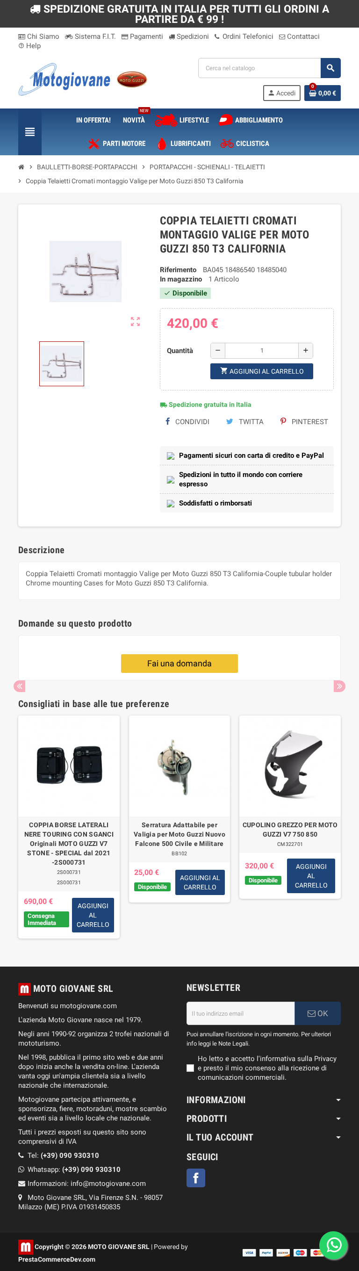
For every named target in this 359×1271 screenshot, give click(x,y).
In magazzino (181, 279)
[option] (69, 827)
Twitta (250, 422)
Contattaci (302, 36)
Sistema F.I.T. (94, 36)
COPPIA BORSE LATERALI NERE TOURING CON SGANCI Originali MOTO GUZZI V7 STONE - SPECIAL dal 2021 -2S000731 (69, 843)
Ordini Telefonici (247, 36)
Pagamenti (145, 36)
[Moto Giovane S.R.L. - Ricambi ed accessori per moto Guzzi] (82, 78)
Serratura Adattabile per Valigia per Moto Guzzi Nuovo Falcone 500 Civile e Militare (179, 834)
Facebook (196, 1178)
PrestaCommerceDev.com (56, 1259)
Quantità (180, 351)
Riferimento (178, 270)
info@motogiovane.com (108, 1183)
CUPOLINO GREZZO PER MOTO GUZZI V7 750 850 (290, 829)
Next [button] (339, 686)
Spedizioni (192, 36)
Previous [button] (19, 686)
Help (29, 46)
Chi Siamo (42, 36)
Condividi (191, 422)
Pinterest (309, 422)
